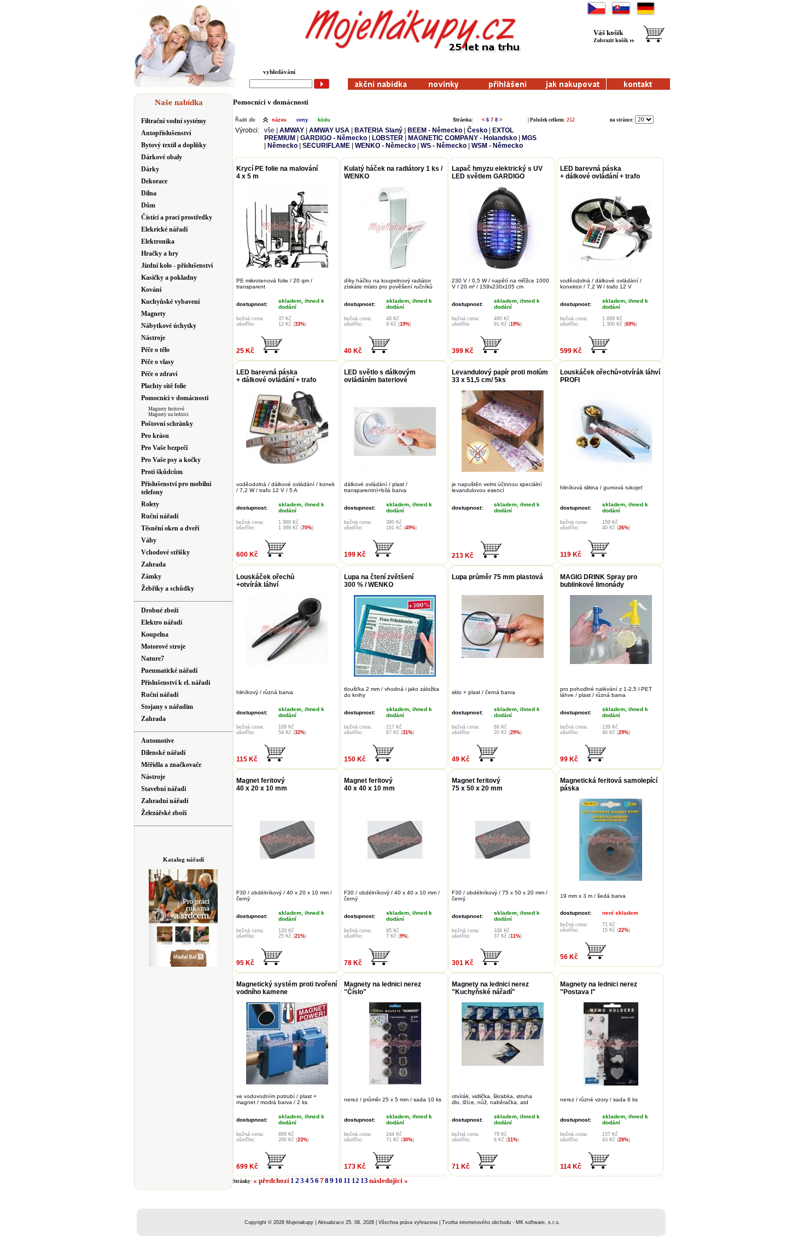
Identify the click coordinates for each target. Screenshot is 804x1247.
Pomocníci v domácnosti (270, 102)
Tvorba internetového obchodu (476, 1222)
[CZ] (596, 14)
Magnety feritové (166, 409)
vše (269, 130)
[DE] (645, 14)
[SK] (621, 14)
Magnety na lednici (168, 414)
